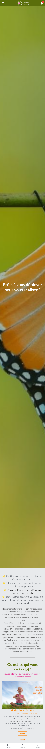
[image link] (22, 3)
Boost (22, 734)
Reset (22, 740)
